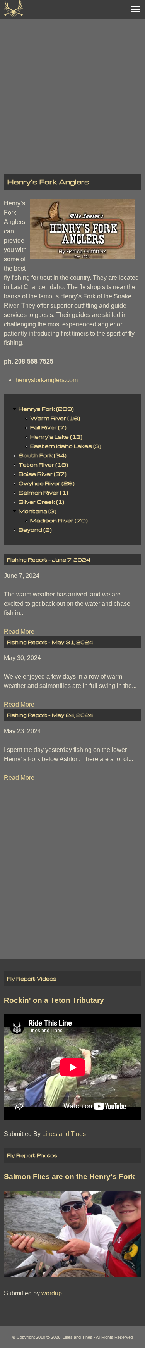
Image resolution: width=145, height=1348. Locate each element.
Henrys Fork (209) (46, 408)
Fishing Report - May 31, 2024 (50, 642)
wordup (51, 1293)
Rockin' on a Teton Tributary (54, 1000)
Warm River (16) (55, 418)
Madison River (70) (59, 520)
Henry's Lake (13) (56, 436)
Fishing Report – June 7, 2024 (48, 560)
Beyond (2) (35, 529)
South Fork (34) (43, 455)
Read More (19, 631)
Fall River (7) (48, 427)
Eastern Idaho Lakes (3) (65, 446)
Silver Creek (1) (41, 501)
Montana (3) (37, 511)
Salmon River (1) (43, 492)
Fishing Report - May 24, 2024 (50, 715)
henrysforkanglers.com (46, 380)
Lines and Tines (64, 1134)
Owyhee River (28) (47, 483)
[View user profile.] (82, 257)
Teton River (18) (43, 464)
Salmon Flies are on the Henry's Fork (69, 1176)
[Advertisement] (72, 92)
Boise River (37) (43, 474)
